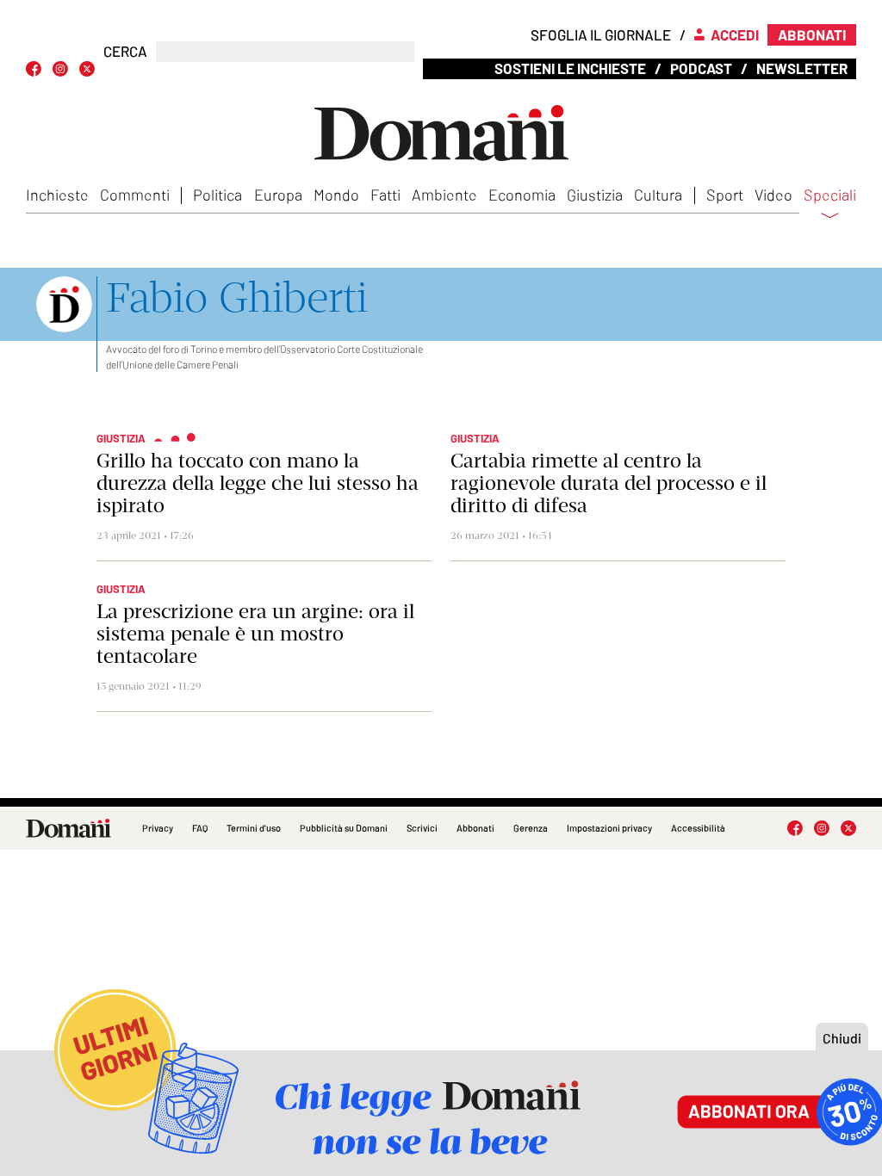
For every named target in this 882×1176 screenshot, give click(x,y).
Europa (278, 194)
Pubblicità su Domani (344, 827)
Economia (522, 194)
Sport (724, 194)
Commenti (135, 194)
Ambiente (444, 194)
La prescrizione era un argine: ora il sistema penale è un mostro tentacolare (255, 633)
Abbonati (475, 827)
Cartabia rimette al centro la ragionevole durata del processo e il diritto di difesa (608, 483)
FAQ (200, 827)
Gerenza (530, 827)
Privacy (157, 827)
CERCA (125, 51)
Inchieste (57, 194)
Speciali (830, 195)
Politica (217, 194)
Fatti (385, 194)
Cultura (658, 194)
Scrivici (422, 827)
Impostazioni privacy (609, 827)
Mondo (336, 194)
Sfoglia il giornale (601, 34)
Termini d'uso (254, 827)
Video (773, 194)
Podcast (701, 68)
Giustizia (595, 194)
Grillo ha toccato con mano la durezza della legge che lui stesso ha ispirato (257, 483)
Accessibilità (698, 827)
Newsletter (802, 68)
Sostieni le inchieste (570, 68)
